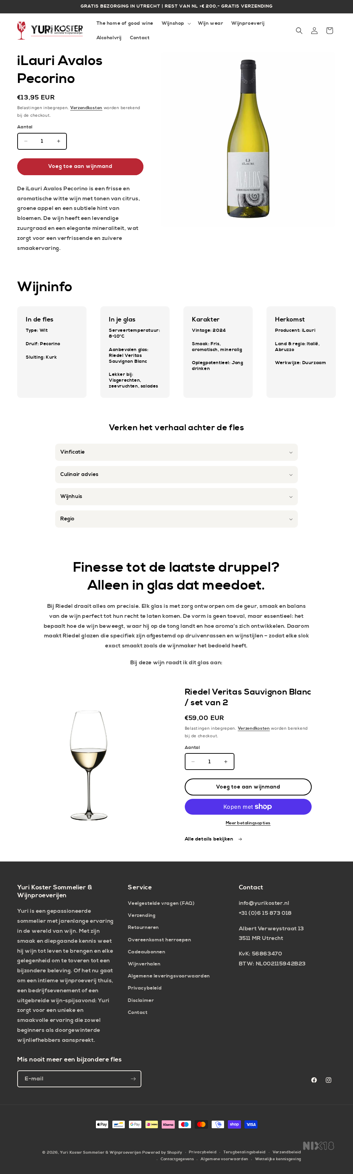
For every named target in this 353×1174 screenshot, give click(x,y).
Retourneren (143, 927)
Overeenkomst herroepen (159, 940)
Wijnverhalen (144, 964)
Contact (138, 1012)
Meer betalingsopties (248, 823)
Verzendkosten (86, 107)
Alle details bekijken (209, 839)
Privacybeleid (145, 988)
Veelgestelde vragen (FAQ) (161, 903)
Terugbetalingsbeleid (244, 1152)
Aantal (24, 127)
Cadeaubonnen (146, 952)
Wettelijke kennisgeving (278, 1159)
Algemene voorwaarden (224, 1159)
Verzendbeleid (287, 1152)
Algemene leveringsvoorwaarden (169, 976)
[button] (176, 23)
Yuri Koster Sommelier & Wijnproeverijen (100, 1152)
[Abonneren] (133, 1078)
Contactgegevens (177, 1159)
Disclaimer (141, 1000)
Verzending (141, 915)
